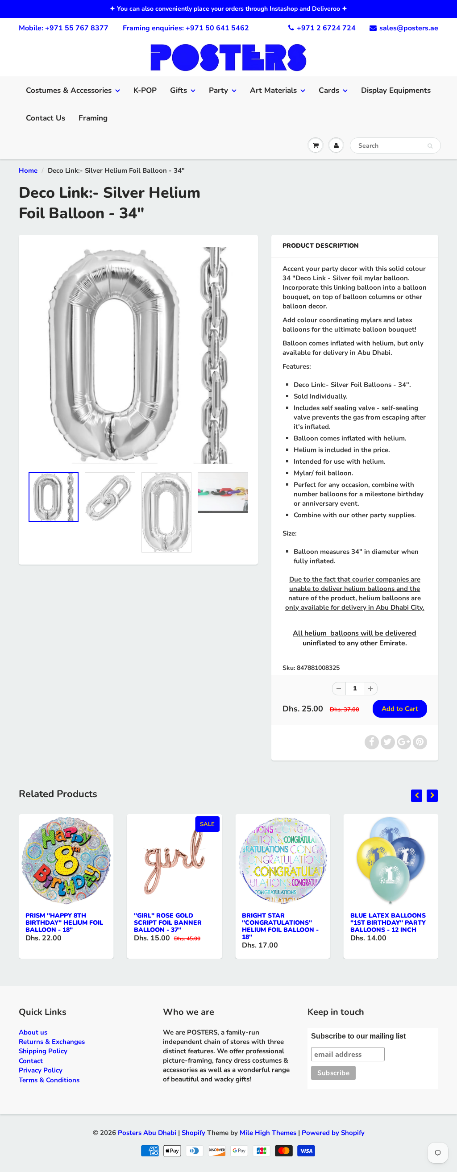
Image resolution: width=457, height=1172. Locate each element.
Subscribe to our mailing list (358, 1036)
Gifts (178, 90)
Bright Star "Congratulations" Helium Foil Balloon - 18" (280, 926)
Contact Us (45, 118)
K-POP (145, 90)
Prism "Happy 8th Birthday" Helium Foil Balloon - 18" (64, 922)
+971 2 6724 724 (326, 28)
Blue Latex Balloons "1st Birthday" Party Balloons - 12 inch (388, 922)
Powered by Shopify (333, 1132)
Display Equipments (396, 90)
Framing (93, 118)
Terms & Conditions (49, 1080)
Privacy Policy (40, 1070)
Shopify (193, 1132)
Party (218, 90)
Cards (329, 90)
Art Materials (273, 90)
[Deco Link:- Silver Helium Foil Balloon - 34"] (138, 355)
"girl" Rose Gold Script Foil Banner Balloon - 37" (168, 922)
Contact (31, 1060)
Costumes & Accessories (69, 90)
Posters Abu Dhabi (147, 1132)
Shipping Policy (43, 1051)
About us (33, 1032)
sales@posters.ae (408, 28)
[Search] (430, 146)
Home (28, 170)
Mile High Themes (268, 1132)
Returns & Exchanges (52, 1041)
